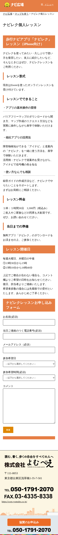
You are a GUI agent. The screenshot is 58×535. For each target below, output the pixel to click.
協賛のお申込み (29, 522)
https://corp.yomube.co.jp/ (14, 501)
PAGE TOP (54, 516)
